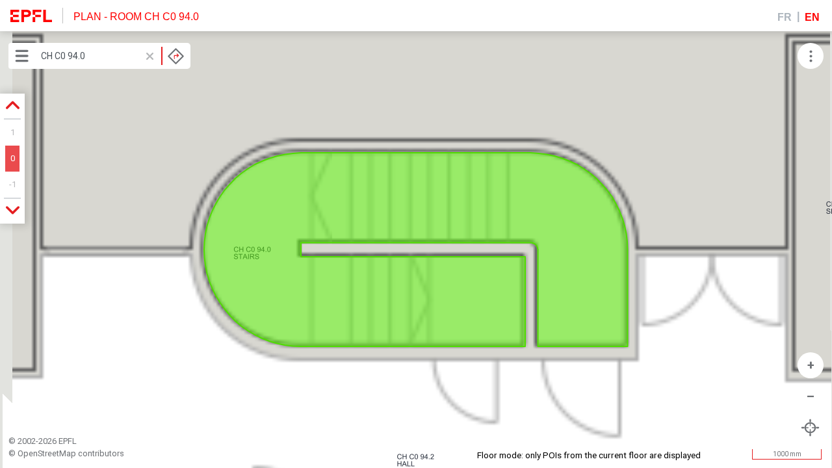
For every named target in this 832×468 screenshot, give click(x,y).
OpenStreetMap (47, 453)
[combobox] (112, 56)
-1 (12, 184)
